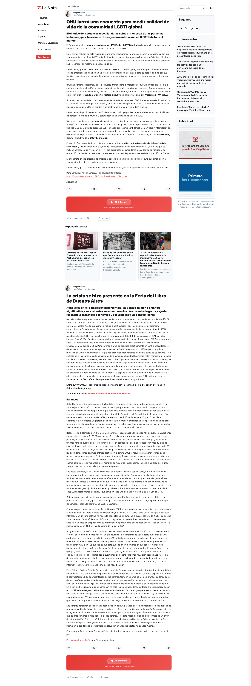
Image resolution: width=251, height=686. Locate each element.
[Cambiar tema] (211, 8)
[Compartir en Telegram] (144, 189)
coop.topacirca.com (201, 207)
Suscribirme (43, 57)
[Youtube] (196, 28)
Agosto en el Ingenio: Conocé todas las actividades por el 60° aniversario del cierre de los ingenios (195, 66)
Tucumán (43, 17)
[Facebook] (181, 28)
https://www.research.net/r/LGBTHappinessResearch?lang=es (96, 176)
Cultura (42, 30)
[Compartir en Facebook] (69, 189)
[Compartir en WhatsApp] (119, 189)
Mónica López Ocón (80, 640)
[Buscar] (204, 8)
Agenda (42, 36)
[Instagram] (191, 28)
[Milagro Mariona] (69, 14)
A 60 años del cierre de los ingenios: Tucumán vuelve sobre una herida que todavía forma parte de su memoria (195, 81)
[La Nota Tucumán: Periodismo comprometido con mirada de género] (47, 7)
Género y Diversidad (48, 43)
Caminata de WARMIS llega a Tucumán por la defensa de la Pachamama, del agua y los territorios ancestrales (82, 256)
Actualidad (43, 24)
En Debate (45, 49)
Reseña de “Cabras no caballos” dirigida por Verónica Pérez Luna (193, 109)
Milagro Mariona (79, 13)
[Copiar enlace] (169, 189)
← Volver (73, 6)
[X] (186, 28)
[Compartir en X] (94, 189)
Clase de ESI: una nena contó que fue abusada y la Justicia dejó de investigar (118, 255)
